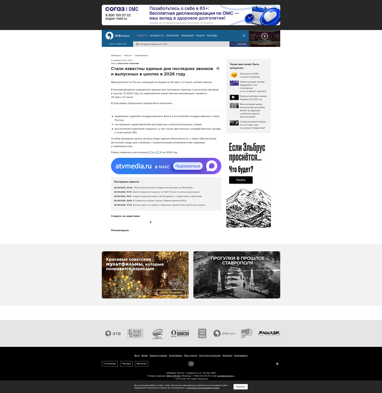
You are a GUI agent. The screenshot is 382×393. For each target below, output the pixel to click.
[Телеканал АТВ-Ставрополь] (113, 333)
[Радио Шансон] (180, 333)
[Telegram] (119, 222)
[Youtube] (138, 222)
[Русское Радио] (135, 333)
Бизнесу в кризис (158, 355)
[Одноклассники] (126, 222)
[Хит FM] (247, 333)
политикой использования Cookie (203, 388)
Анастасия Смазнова (128, 63)
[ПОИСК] (244, 35)
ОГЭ (158, 152)
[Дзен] (150, 222)
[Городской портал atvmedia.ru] (224, 333)
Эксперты (227, 355)
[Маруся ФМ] (269, 333)
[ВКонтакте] (113, 222)
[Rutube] (144, 222)
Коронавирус (241, 355)
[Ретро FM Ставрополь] (157, 333)
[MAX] (132, 222)
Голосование (175, 355)
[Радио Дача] (202, 333)
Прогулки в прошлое (210, 355)
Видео (145, 355)
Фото (137, 355)
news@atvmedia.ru (225, 376)
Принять (240, 386)
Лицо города (190, 355)
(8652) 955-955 (174, 376)
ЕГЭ (150, 152)
